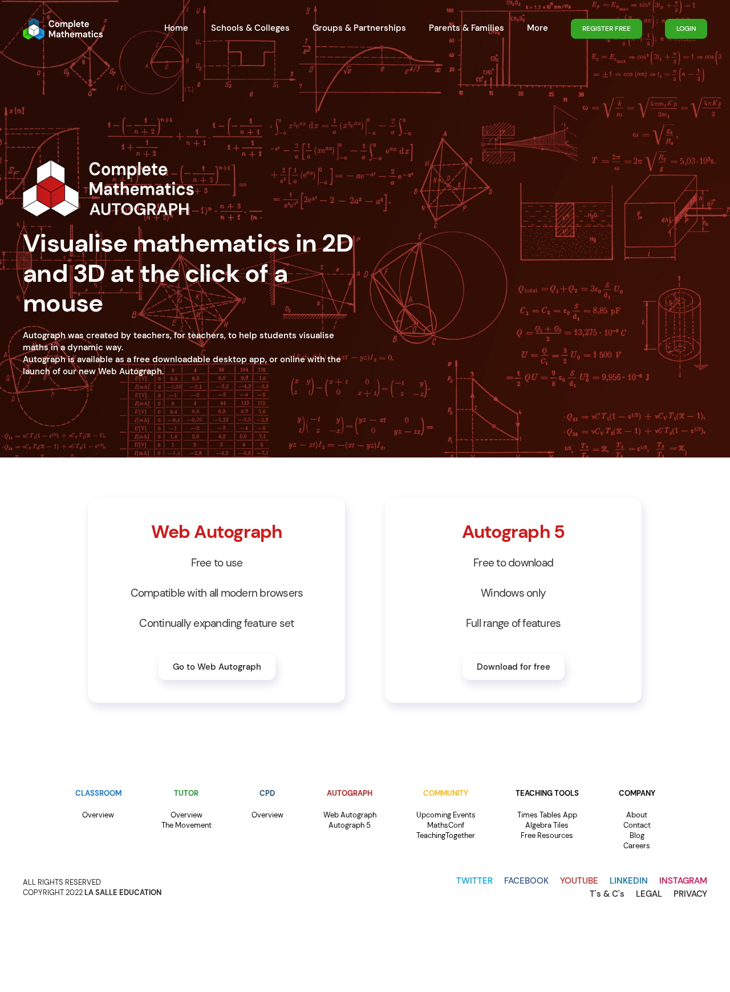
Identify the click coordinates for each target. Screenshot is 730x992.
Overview (98, 815)
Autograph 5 (349, 825)
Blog (637, 835)
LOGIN (686, 28)
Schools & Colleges (250, 28)
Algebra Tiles (547, 825)
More (537, 28)
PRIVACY (690, 894)
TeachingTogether (445, 835)
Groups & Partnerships (359, 28)
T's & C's (607, 894)
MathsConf (445, 825)
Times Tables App (547, 815)
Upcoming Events (446, 815)
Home (176, 28)
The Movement (186, 825)
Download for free (513, 667)
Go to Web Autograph (217, 667)
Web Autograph (349, 815)
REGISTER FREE (606, 28)
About (636, 815)
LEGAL (649, 894)
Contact (637, 825)
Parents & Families (466, 28)
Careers (636, 846)
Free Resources (547, 835)
